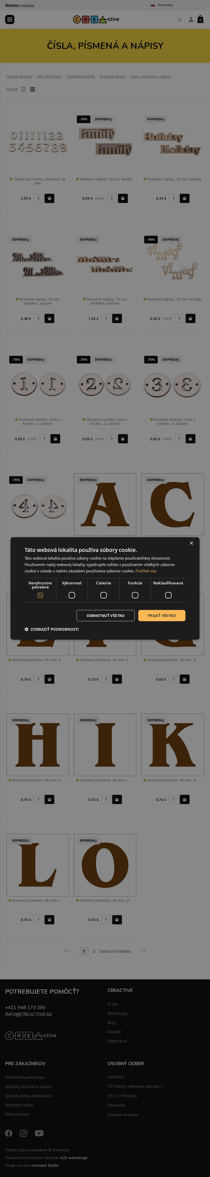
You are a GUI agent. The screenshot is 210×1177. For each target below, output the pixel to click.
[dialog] (105, 588)
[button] (52, 629)
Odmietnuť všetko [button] (105, 615)
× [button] (191, 543)
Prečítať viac (146, 570)
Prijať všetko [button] (162, 615)
